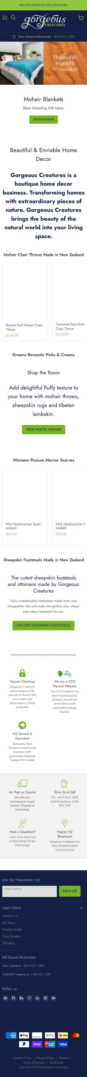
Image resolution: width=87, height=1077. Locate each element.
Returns (64, 1058)
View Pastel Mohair (43, 429)
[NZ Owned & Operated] (22, 741)
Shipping (8, 943)
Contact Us (10, 916)
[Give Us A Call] (65, 796)
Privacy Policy (45, 1058)
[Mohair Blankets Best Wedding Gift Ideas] (43, 63)
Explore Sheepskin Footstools (43, 625)
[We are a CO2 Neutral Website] (65, 691)
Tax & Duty (56, 1063)
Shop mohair (43, 120)
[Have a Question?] (22, 835)
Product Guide (12, 929)
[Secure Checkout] (22, 691)
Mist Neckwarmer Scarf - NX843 (24, 526)
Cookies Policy (22, 1058)
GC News (8, 923)
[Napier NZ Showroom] (65, 835)
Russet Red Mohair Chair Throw (24, 327)
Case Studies (11, 936)
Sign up (70, 891)
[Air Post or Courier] (22, 796)
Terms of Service (33, 1063)
